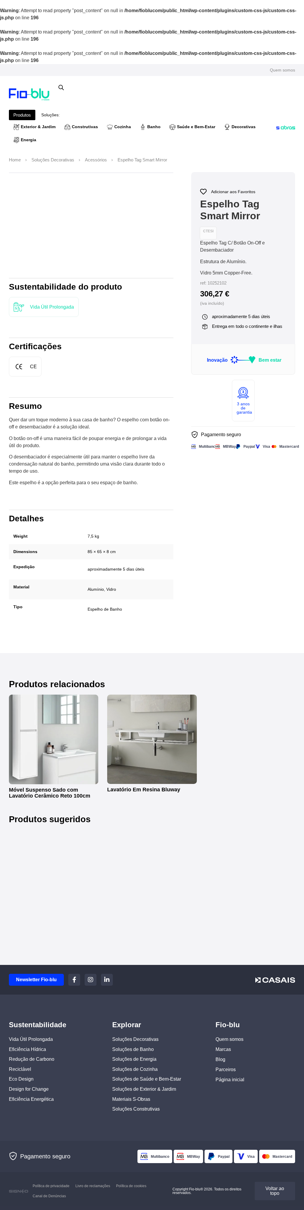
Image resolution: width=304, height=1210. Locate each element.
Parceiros (226, 1069)
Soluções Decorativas (52, 160)
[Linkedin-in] (107, 980)
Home (15, 160)
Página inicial (230, 1079)
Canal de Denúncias (49, 1196)
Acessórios (96, 160)
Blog (220, 1059)
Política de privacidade (51, 1186)
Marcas (223, 1049)
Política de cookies (131, 1186)
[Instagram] (90, 980)
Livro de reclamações (92, 1186)
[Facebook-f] (74, 980)
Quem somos (282, 70)
